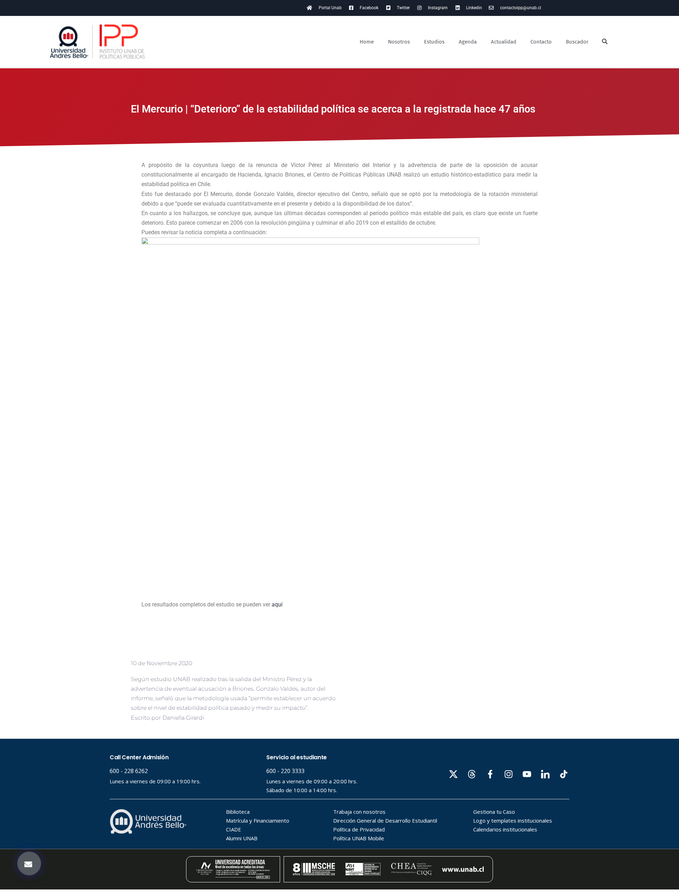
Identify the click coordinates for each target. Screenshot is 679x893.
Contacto (541, 42)
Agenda (468, 42)
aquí (277, 604)
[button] (29, 863)
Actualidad (503, 42)
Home (367, 42)
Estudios (434, 42)
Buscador (577, 42)
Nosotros (399, 42)
